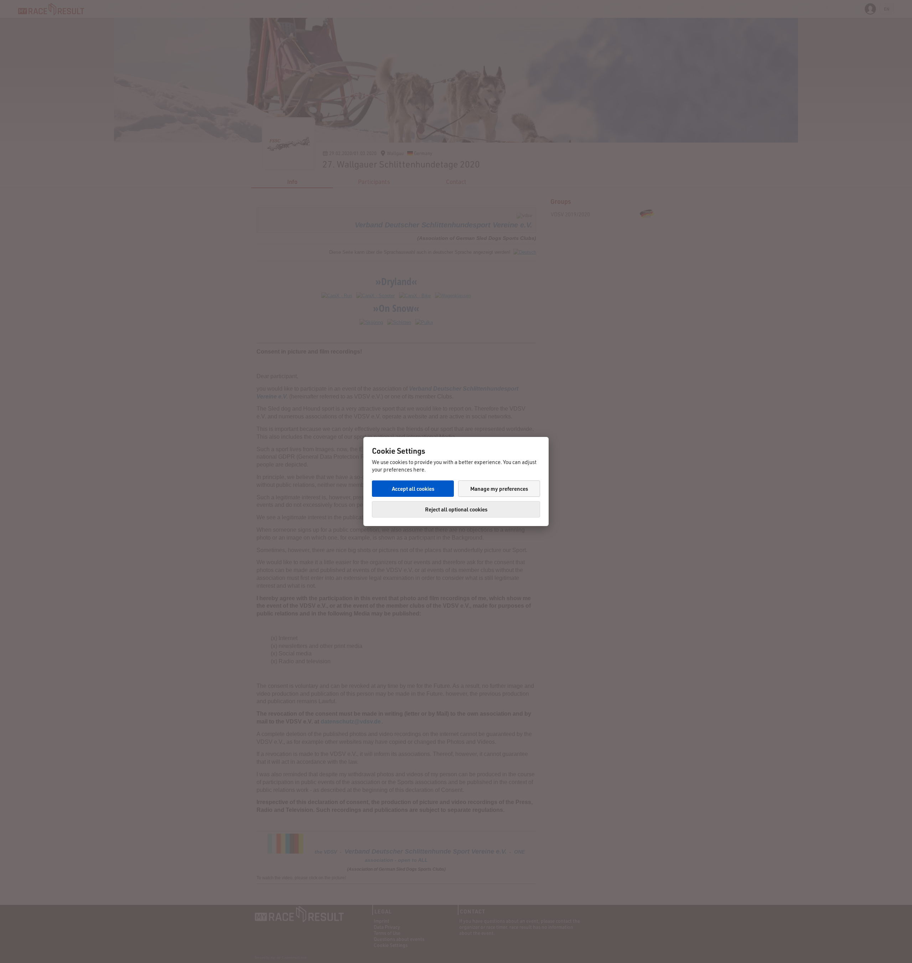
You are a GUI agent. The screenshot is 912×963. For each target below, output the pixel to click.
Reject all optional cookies (456, 509)
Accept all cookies (413, 488)
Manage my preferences (499, 488)
